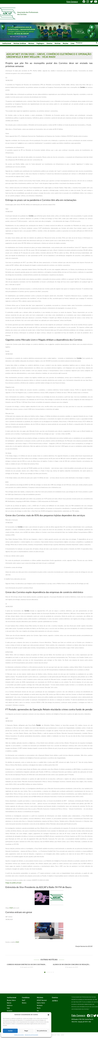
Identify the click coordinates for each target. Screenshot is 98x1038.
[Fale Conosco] (11, 2)
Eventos (49, 43)
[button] (48, 1015)
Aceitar (10, 1031)
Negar (26, 1031)
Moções (65, 43)
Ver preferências (42, 1031)
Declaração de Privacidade (31, 1034)
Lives (72, 43)
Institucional (6, 43)
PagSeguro (40, 43)
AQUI (11, 908)
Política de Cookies (19, 1034)
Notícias (57, 43)
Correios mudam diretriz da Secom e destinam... (26, 964)
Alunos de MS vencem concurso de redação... (71, 964)
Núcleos (31, 43)
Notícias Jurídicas (20, 43)
